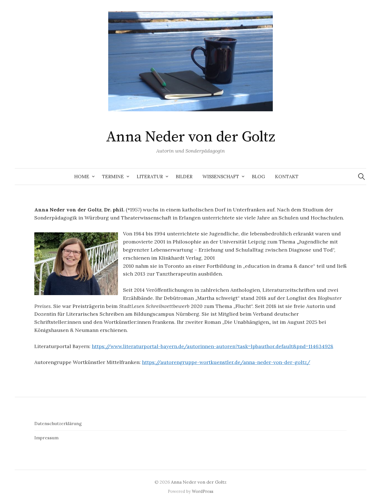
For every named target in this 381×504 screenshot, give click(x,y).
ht (94, 346)
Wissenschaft (220, 176)
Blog (258, 176)
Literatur (150, 176)
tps (100, 346)
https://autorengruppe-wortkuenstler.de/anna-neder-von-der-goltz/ (226, 362)
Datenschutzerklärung (58, 423)
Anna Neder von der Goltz (190, 136)
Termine (113, 176)
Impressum (46, 437)
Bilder (184, 176)
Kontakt (286, 176)
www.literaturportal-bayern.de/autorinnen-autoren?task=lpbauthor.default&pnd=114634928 (221, 346)
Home (81, 176)
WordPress (202, 491)
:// (107, 346)
